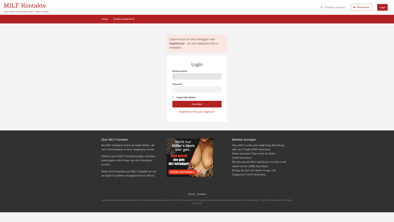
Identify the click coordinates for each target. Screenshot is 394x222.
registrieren (177, 43)
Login (382, 7)
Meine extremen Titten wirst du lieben (253, 153)
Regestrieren (363, 7)
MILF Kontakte (25, 5)
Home (105, 19)
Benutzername (179, 71)
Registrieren (185, 112)
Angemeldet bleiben (186, 97)
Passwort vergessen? (204, 112)
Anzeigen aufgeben (335, 7)
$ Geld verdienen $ (123, 19)
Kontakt (201, 194)
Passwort (177, 84)
